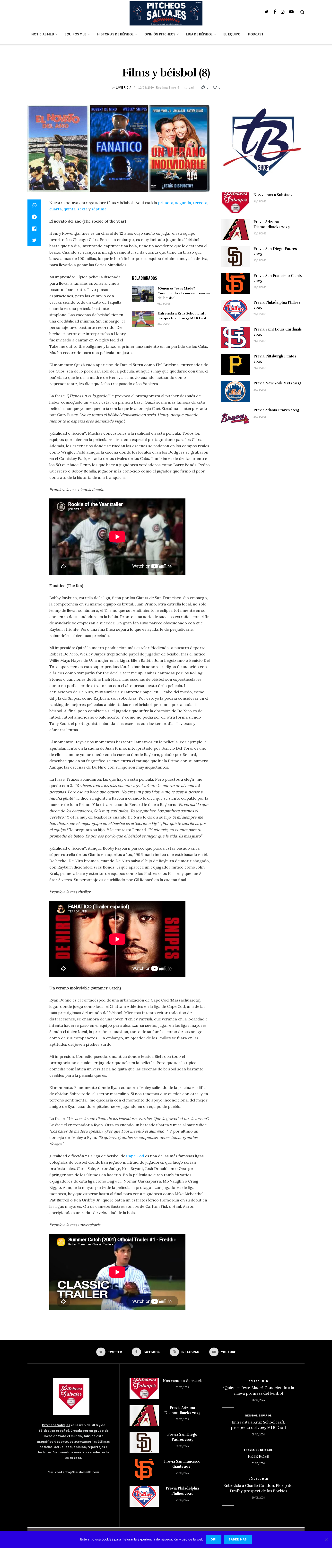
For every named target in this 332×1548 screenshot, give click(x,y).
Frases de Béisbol (258, 1450)
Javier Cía (123, 87)
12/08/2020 (146, 87)
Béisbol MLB (258, 1381)
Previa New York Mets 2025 (277, 383)
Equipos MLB (76, 34)
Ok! (213, 1539)
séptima (98, 209)
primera (165, 202)
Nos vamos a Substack (273, 195)
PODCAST (255, 34)
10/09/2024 (258, 1497)
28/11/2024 (163, 323)
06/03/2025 (163, 303)
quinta (70, 209)
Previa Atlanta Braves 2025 (276, 410)
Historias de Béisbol (115, 34)
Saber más (238, 1539)
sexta (82, 209)
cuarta (55, 209)
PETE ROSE (258, 1456)
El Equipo (231, 34)
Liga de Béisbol (199, 34)
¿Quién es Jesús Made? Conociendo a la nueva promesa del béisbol (183, 293)
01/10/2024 (258, 1463)
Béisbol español (258, 1415)
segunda (183, 202)
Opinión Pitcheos (159, 34)
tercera (200, 202)
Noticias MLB (42, 34)
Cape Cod (135, 1155)
